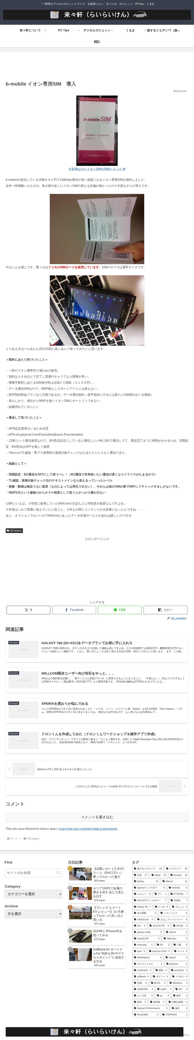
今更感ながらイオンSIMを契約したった (95, 169)
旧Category (16, 530)
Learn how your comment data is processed (88, 828)
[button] (165, 610)
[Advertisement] (97, 67)
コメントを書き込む (97, 817)
